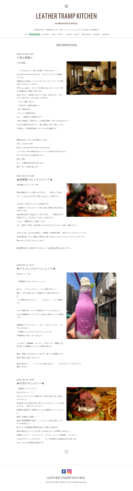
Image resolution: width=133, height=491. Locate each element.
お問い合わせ (86, 34)
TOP (25, 34)
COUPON (68, 34)
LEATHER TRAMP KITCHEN (66, 477)
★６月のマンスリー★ (30, 383)
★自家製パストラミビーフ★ (34, 179)
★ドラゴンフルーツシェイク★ (36, 268)
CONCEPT (45, 34)
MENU (53, 34)
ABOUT (76, 34)
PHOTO (60, 34)
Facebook (96, 34)
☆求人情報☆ (25, 57)
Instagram (105, 34)
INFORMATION (35, 34)
